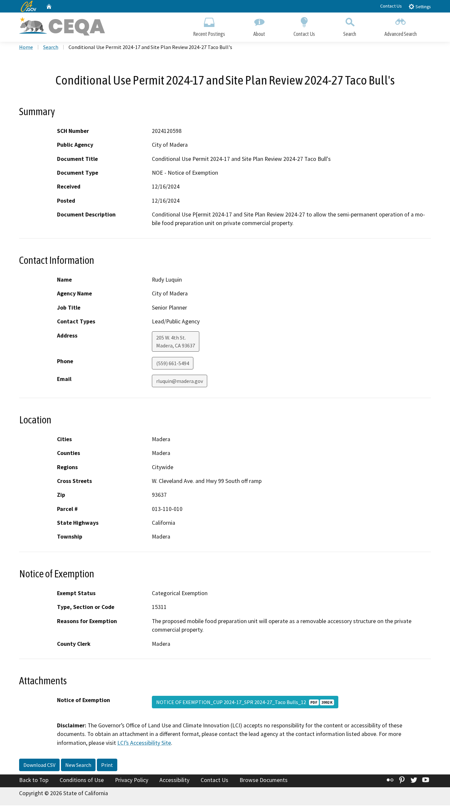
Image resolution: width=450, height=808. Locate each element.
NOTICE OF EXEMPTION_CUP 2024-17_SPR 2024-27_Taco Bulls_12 (244, 702)
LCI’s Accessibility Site (144, 742)
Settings (422, 7)
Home (26, 47)
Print (107, 765)
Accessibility (174, 780)
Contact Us (391, 6)
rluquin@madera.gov (179, 381)
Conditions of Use (82, 780)
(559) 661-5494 (172, 363)
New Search (78, 765)
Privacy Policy (131, 780)
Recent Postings (209, 34)
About (259, 34)
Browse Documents (263, 780)
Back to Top (33, 780)
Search (349, 34)
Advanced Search (400, 34)
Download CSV (39, 765)
